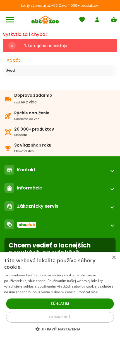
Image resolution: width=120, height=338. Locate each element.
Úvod (10, 70)
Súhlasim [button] (60, 303)
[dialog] (60, 295)
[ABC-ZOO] (45, 19)
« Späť (13, 60)
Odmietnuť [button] (60, 317)
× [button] (114, 258)
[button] (60, 329)
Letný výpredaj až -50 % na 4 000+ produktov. (60, 5)
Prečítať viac (88, 292)
